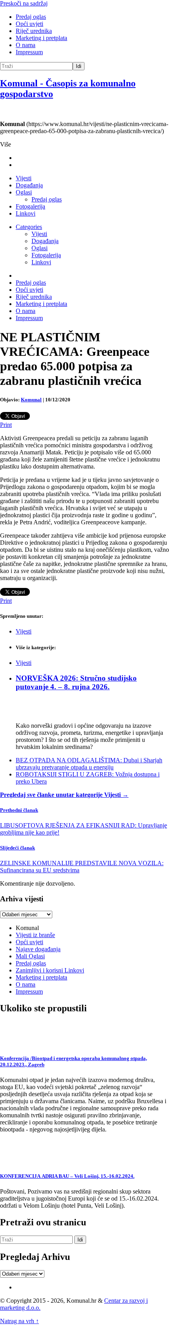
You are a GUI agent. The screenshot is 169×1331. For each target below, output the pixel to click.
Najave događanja (38, 949)
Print (6, 424)
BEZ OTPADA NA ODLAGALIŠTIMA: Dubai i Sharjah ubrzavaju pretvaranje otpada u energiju (89, 764)
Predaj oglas (31, 16)
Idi (78, 66)
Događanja (29, 185)
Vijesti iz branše (35, 935)
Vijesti (23, 178)
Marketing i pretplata (41, 38)
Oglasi (24, 192)
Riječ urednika (34, 30)
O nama (25, 45)
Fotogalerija (30, 206)
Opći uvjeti (29, 23)
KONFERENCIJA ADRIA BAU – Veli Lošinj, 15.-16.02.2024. (67, 1176)
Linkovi (25, 213)
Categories (29, 226)
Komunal (31, 400)
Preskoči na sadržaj (24, 3)
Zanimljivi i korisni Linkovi (50, 970)
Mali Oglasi (30, 956)
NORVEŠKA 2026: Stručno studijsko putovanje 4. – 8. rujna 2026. (76, 682)
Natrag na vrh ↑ (19, 1321)
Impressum (29, 52)
